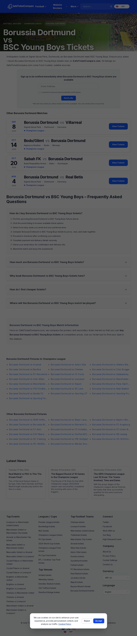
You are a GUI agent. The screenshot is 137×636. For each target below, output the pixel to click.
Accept (98, 621)
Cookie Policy (64, 624)
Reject (87, 621)
